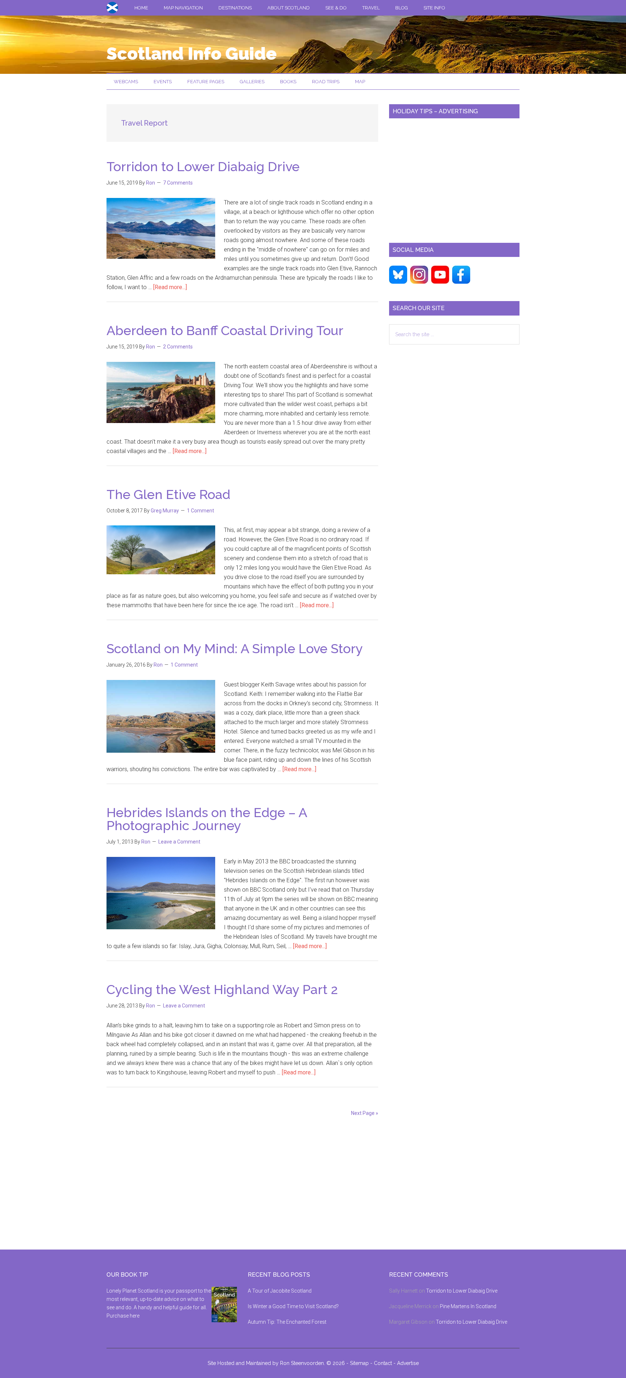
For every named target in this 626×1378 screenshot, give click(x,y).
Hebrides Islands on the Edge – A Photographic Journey (207, 819)
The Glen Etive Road (168, 494)
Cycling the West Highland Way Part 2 (222, 989)
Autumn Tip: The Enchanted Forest (287, 1322)
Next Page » (364, 1113)
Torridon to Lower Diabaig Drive (203, 166)
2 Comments (178, 347)
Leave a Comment (179, 842)
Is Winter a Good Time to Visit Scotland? (293, 1306)
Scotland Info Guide (192, 53)
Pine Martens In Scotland (468, 1306)
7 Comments (178, 183)
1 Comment (200, 510)
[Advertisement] (454, 177)
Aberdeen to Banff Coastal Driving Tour (225, 330)
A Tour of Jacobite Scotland (280, 1291)
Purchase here (123, 1316)
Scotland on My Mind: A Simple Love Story (235, 648)
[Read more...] (170, 287)
